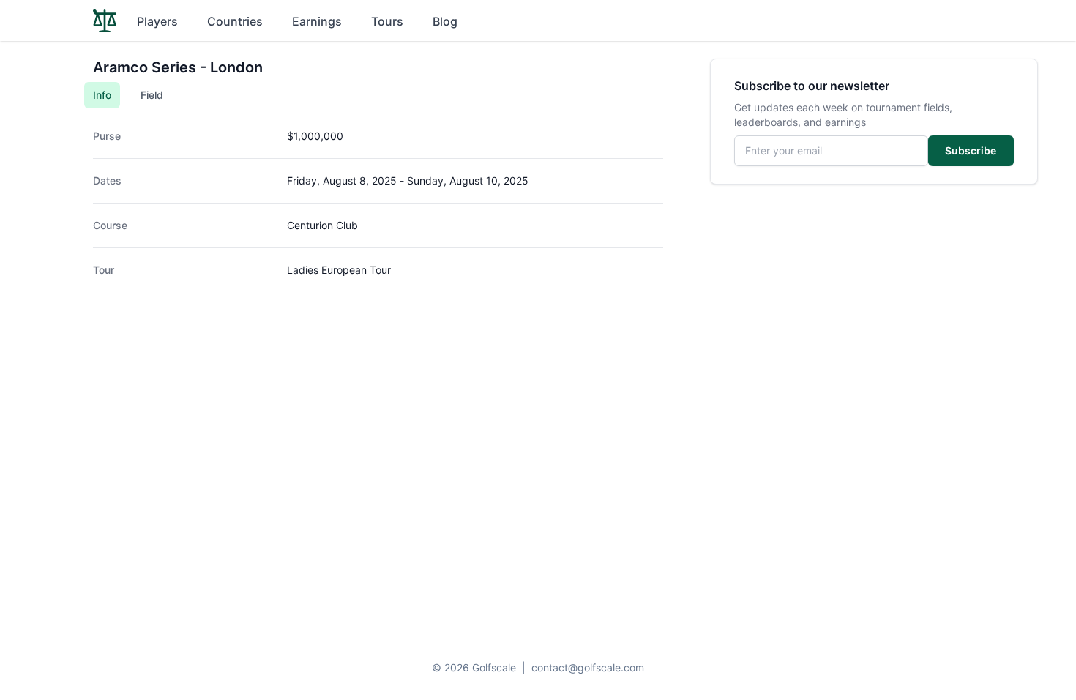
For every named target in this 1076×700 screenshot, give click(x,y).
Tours (387, 21)
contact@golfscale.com (587, 667)
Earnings (317, 21)
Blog (445, 21)
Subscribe (970, 150)
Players (157, 21)
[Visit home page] (104, 20)
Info (102, 95)
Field (152, 95)
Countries (235, 21)
